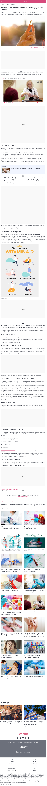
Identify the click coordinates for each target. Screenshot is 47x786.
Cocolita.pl (11, 763)
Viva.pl (34, 766)
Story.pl (34, 770)
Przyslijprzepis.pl (34, 763)
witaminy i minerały (13, 501)
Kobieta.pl (35, 761)
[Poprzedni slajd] (1, 712)
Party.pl (34, 759)
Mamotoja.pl (11, 766)
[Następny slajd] (45, 712)
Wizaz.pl (34, 768)
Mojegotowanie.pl (11, 768)
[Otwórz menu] (1, 1)
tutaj (10, 784)
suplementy (4, 501)
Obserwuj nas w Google (35, 47)
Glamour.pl (11, 761)
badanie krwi (22, 501)
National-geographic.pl (11, 770)
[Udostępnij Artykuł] (43, 47)
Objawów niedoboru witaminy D (8, 450)
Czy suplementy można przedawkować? (9, 489)
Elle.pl (11, 759)
